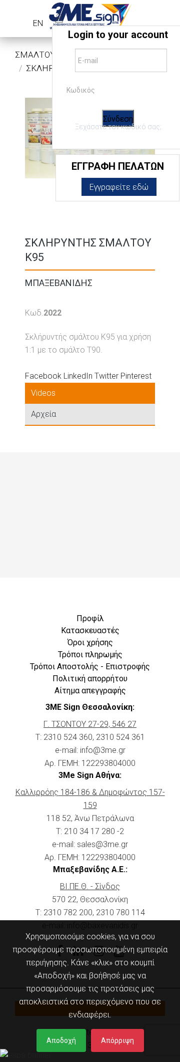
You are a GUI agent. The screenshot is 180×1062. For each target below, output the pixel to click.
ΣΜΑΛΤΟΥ (35, 55)
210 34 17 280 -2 (94, 831)
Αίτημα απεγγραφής (90, 690)
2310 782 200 (68, 912)
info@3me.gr (103, 750)
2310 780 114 (120, 912)
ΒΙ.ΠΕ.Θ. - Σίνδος (90, 886)
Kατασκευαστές (90, 630)
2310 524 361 (120, 737)
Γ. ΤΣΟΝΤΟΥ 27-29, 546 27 (90, 724)
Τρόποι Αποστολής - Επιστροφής (90, 666)
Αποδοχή (61, 1040)
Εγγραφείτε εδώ (119, 187)
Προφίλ (90, 618)
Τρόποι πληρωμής (90, 654)
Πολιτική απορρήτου (90, 678)
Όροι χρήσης (90, 642)
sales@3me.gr (102, 844)
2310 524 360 (68, 737)
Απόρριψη (117, 1040)
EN (38, 23)
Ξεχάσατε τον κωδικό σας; (118, 127)
